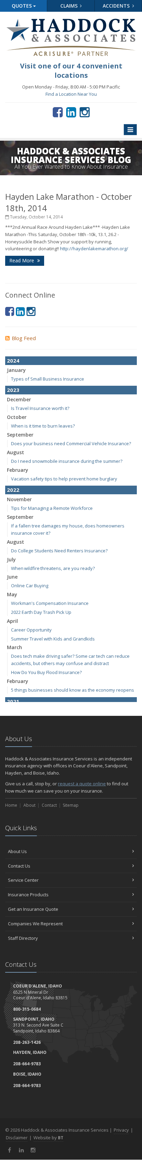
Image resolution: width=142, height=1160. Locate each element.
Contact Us (19, 866)
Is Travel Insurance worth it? (40, 408)
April (12, 621)
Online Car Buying (29, 585)
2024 (13, 360)
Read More (22, 260)
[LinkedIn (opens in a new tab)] (71, 112)
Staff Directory (23, 938)
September (20, 434)
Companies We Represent (35, 923)
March (14, 647)
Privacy (121, 1130)
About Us (17, 851)
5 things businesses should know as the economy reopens (72, 690)
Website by (48, 1137)
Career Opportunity (31, 630)
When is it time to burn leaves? (43, 426)
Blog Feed (24, 338)
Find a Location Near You (71, 94)
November (19, 499)
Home (11, 805)
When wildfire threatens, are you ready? (53, 568)
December (19, 399)
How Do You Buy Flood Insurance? (46, 672)
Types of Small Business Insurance (47, 379)
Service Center (23, 880)
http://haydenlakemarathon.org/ (94, 248)
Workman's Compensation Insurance (50, 603)
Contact (49, 805)
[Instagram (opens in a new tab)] (85, 112)
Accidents (117, 5)
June (12, 576)
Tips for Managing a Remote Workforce (52, 508)
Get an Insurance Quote (33, 909)
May (12, 594)
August (15, 452)
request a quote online (82, 783)
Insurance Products (28, 894)
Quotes (22, 5)
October (17, 417)
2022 (13, 489)
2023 (13, 389)
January (16, 370)
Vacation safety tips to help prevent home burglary (64, 479)
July (11, 559)
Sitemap (71, 805)
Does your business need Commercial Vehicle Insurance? (71, 443)
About (29, 805)
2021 (13, 701)
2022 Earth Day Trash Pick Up (41, 612)
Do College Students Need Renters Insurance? (59, 551)
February (17, 470)
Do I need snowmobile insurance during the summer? (66, 461)
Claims (69, 5)
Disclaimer (17, 1137)
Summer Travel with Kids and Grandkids (53, 639)
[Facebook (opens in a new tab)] (58, 112)
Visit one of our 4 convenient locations (71, 70)
